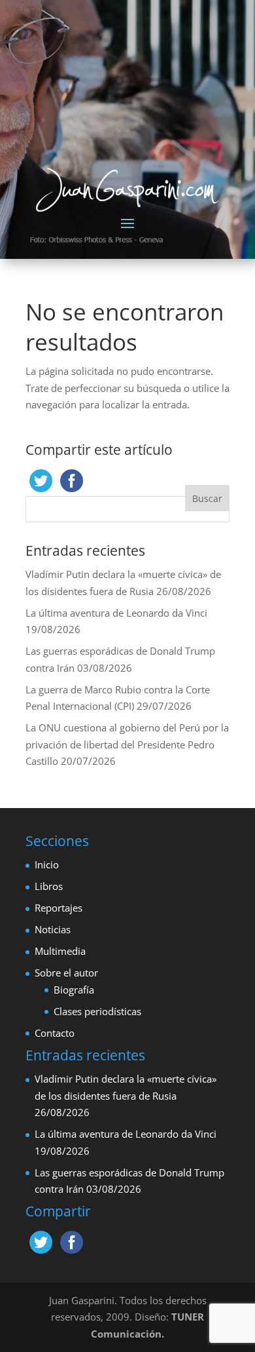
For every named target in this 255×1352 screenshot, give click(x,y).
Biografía (74, 989)
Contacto (55, 1032)
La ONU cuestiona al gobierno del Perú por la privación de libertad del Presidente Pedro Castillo (127, 744)
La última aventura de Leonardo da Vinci (116, 612)
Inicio (47, 864)
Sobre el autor (66, 972)
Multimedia (60, 950)
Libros (49, 886)
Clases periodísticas (97, 1011)
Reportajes (58, 907)
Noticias (53, 929)
